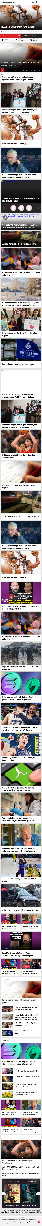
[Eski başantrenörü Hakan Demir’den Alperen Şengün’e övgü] (21, 1149)
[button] (1, 31)
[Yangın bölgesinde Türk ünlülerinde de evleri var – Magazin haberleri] (11, 1123)
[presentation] (4, 1193)
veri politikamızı (29, 1222)
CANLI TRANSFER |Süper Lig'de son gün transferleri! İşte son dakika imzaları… (20, 1168)
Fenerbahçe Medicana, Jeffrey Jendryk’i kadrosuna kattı (20, 1174)
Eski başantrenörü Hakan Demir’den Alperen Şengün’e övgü (18, 1162)
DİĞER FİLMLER (32, 1181)
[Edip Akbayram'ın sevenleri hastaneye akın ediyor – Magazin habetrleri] (31, 1123)
